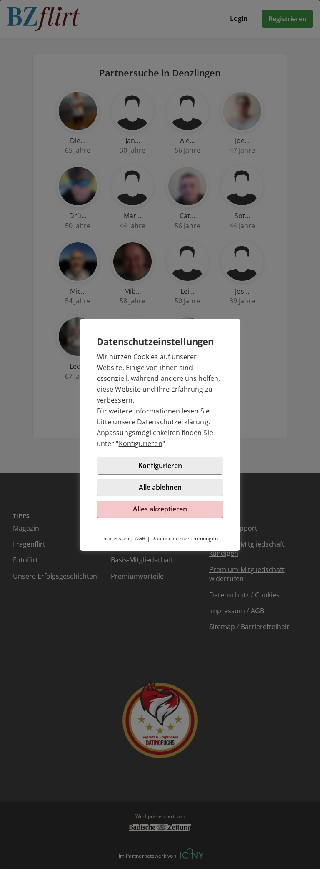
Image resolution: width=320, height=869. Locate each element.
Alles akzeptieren (160, 509)
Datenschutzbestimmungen (184, 538)
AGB (140, 538)
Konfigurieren (140, 443)
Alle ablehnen (160, 487)
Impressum (115, 538)
